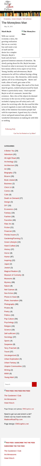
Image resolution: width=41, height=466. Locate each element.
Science (7, 330)
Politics (7, 315)
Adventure (8, 154)
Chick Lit (7, 187)
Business (8, 184)
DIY (5, 205)
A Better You (9, 151)
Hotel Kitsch (9, 403)
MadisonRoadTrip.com (13, 419)
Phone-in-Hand (10, 297)
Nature (7, 286)
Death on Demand (11, 198)
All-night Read (10, 158)
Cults (6, 195)
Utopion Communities (13, 366)
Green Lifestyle (16, 19)
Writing (7, 370)
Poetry (7, 311)
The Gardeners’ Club (12, 396)
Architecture (9, 165)
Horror (7, 253)
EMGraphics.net (28, 409)
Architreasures (10, 399)
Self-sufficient (27, 19)
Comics (7, 191)
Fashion (7, 216)
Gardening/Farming (12, 238)
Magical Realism (11, 271)
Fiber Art (7, 224)
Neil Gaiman (9, 290)
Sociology (8, 337)
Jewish (7, 268)
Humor (7, 257)
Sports (7, 341)
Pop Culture (9, 319)
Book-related (9, 180)
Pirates (7, 308)
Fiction (7, 227)
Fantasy (7, 213)
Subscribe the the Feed (14, 446)
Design (7, 202)
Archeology (8, 162)
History (7, 249)
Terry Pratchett (10, 348)
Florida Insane (10, 235)
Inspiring (7, 260)
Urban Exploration (11, 359)
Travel (6, 352)
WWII (6, 374)
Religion (7, 326)
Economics (7, 19)
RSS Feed (26, 391)
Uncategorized (10, 355)
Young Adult (9, 377)
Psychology (9, 322)
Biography (8, 173)
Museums (8, 279)
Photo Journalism (11, 300)
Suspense (8, 344)
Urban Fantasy (10, 363)
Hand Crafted (9, 246)
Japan (6, 264)
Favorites (8, 220)
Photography (9, 304)
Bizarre (7, 176)
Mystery (7, 282)
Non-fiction (8, 293)
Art (5, 169)
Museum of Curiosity (12, 275)
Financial (8, 231)
